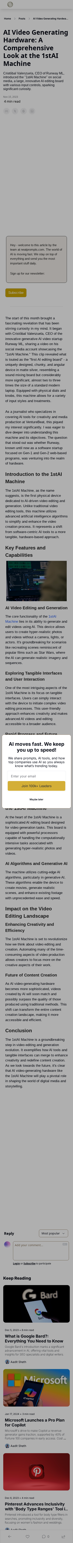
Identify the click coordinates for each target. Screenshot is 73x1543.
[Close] (64, 741)
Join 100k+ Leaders (36, 786)
